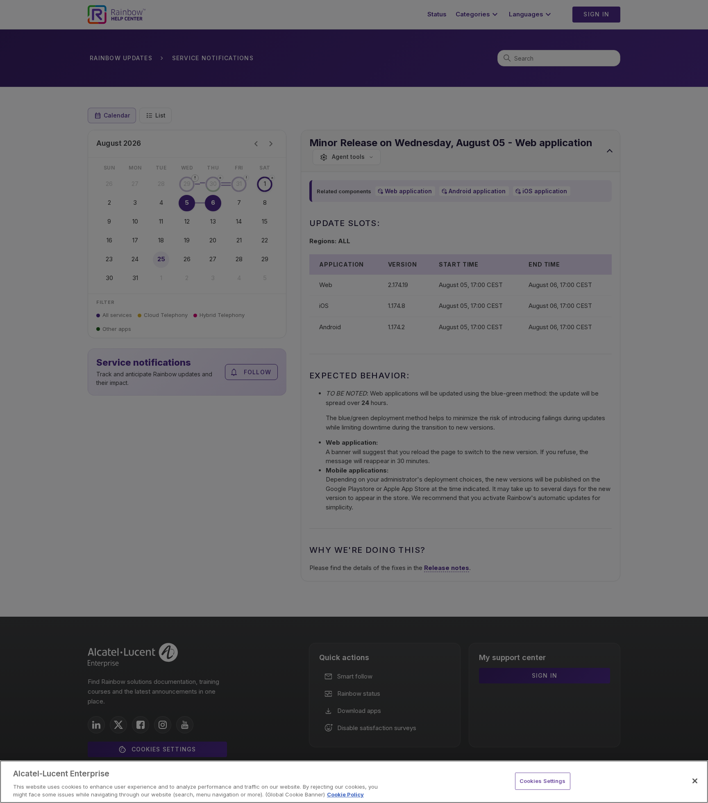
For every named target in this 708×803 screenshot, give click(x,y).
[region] (354, 781)
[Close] (695, 781)
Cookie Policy (345, 794)
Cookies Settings (543, 781)
